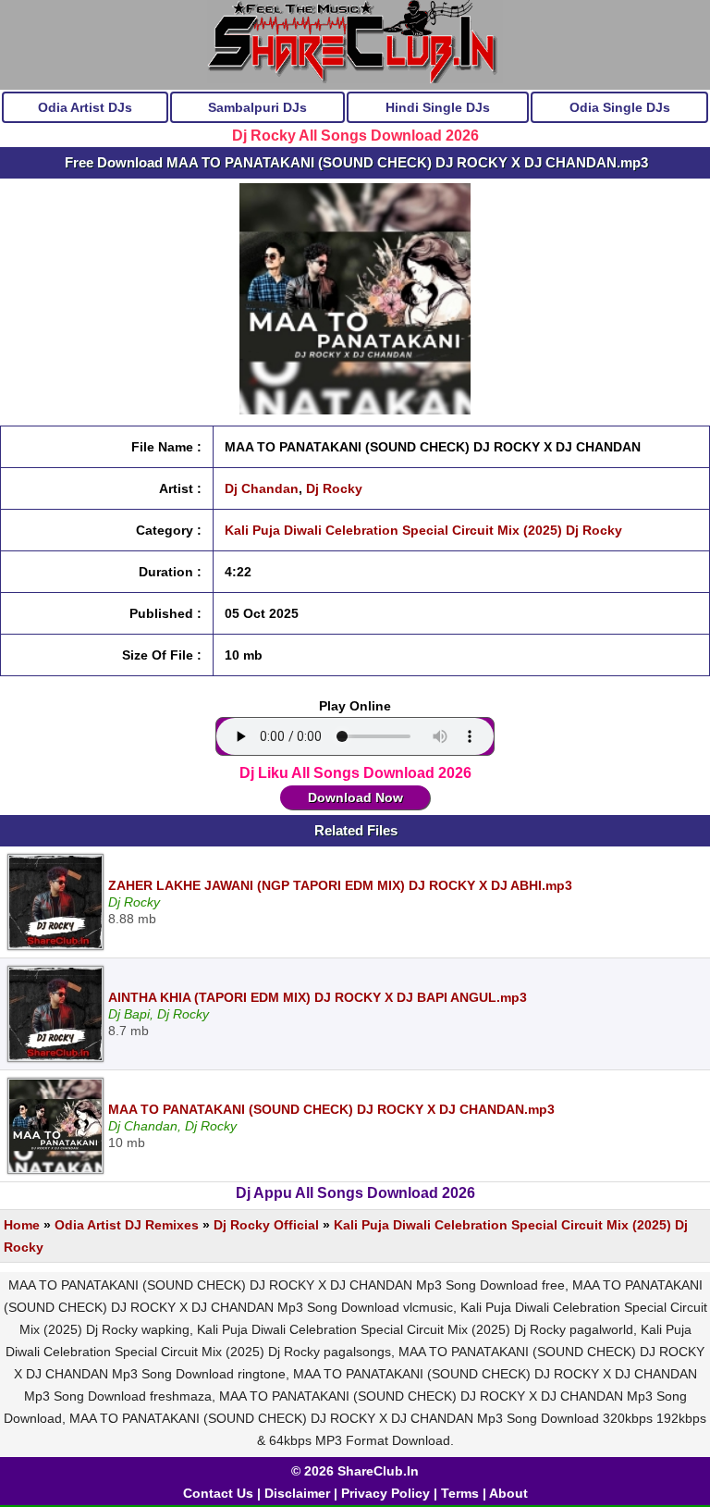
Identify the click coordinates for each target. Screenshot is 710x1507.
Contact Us (218, 1493)
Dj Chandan (262, 488)
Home (22, 1224)
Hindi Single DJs (438, 107)
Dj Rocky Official (266, 1224)
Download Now (355, 797)
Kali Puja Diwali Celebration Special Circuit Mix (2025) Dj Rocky (423, 530)
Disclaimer (297, 1493)
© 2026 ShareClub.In (355, 1471)
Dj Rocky (334, 488)
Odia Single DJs (619, 107)
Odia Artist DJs (85, 107)
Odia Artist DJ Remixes (127, 1224)
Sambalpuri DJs (257, 107)
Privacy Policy (385, 1493)
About (508, 1493)
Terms (460, 1493)
